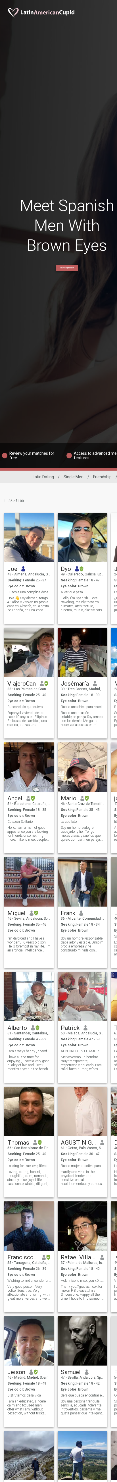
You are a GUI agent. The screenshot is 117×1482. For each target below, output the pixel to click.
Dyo (66, 568)
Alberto (17, 1027)
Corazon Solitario (20, 822)
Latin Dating (43, 477)
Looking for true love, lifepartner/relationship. (29, 1166)
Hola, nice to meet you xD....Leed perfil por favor (82, 1281)
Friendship (102, 477)
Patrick (70, 1027)
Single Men (73, 477)
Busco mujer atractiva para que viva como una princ (82, 1166)
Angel (14, 798)
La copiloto (69, 822)
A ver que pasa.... (73, 592)
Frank (68, 913)
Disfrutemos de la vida (24, 1395)
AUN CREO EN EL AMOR (80, 1051)
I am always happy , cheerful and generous (29, 1051)
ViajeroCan (21, 683)
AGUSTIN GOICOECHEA (78, 1142)
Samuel (71, 1372)
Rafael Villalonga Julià (78, 1257)
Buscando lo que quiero (25, 707)
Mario (68, 798)
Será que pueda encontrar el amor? (82, 1395)
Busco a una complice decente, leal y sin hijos (29, 592)
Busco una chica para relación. (82, 707)
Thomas (18, 1142)
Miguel (16, 913)
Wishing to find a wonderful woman (29, 1281)
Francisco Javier (22, 1257)
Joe (12, 568)
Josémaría (75, 683)
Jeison (16, 1372)
